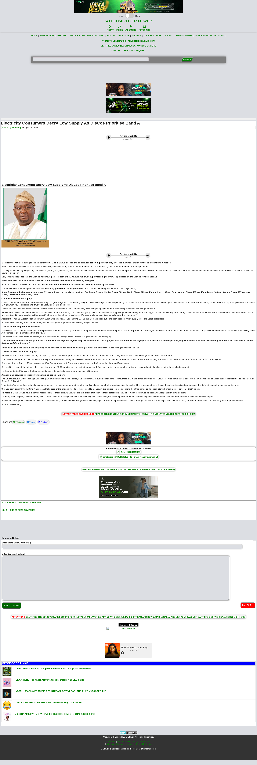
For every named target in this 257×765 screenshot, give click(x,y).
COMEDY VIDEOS (183, 35)
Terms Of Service (144, 744)
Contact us (145, 741)
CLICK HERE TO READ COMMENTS (18, 510)
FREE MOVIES (47, 35)
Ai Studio (130, 29)
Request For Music (125, 744)
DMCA (120, 741)
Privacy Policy (132, 741)
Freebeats (144, 29)
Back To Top (247, 605)
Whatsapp (19, 422)
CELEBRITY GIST (152, 35)
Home (110, 29)
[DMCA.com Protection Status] (129, 734)
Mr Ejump (16, 127)
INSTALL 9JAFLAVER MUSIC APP (86, 35)
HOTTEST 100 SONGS (118, 35)
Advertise (110, 744)
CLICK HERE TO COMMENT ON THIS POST (22, 503)
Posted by (6, 127)
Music (119, 29)
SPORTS (136, 35)
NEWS (34, 35)
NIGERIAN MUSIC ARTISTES (209, 35)
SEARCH (187, 59)
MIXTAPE (61, 35)
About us (111, 741)
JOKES (167, 35)
